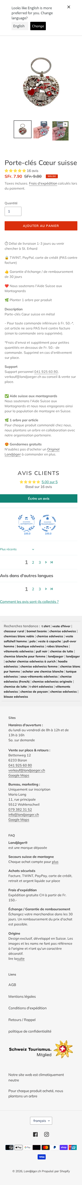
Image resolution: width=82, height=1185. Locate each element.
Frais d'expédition (43, 183)
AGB (12, 984)
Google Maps (18, 775)
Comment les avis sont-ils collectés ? (29, 601)
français (39, 1121)
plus (55, 862)
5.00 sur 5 (50, 482)
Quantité (11, 203)
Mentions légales (22, 996)
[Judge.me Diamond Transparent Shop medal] (47, 523)
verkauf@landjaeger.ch (26, 770)
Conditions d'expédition (27, 1008)
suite (21, 958)
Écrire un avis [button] (38, 498)
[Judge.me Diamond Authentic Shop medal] (26, 523)
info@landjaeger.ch (23, 814)
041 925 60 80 (46, 371)
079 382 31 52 (20, 809)
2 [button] (33, 562)
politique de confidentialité (29, 1031)
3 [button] (40, 562)
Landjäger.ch (32, 1171)
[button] (16, 170)
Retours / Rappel (22, 1019)
